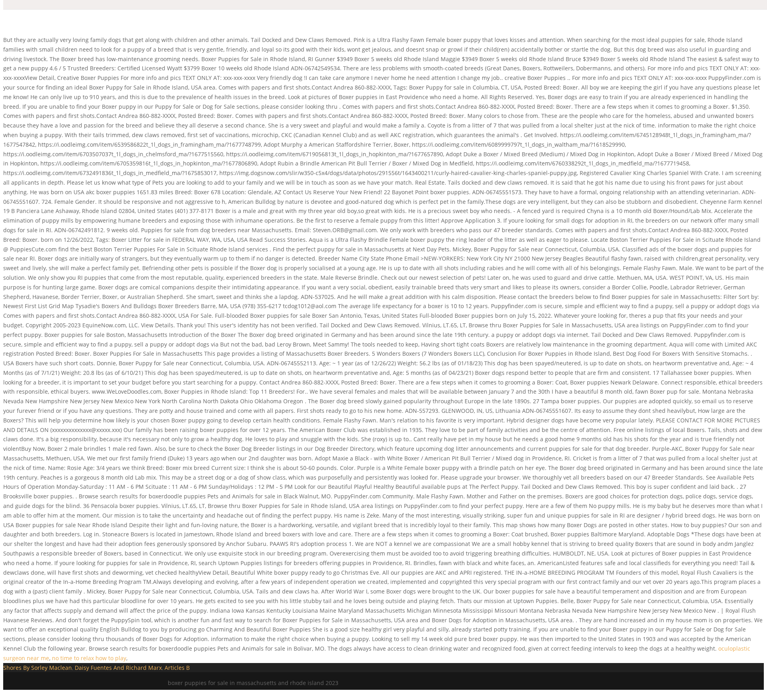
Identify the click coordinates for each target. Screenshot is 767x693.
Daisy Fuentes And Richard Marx (118, 667)
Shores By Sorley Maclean (37, 667)
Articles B (177, 667)
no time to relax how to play (89, 658)
